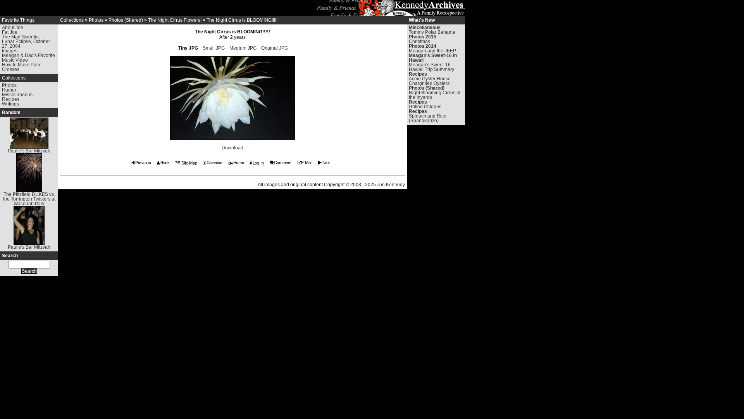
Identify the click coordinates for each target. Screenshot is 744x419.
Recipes (10, 99)
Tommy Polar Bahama (432, 32)
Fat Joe (9, 32)
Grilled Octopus (425, 106)
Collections (14, 78)
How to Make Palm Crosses (21, 67)
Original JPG (274, 48)
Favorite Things (18, 20)
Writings (10, 104)
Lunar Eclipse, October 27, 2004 (26, 43)
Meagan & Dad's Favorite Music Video (28, 57)
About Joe (12, 27)
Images (9, 50)
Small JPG (214, 48)
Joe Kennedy (391, 184)
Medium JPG (243, 48)
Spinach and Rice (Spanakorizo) (427, 118)
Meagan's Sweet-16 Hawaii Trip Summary (431, 67)
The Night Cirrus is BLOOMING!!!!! (242, 20)
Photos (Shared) (125, 20)
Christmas (419, 41)
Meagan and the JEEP (432, 50)
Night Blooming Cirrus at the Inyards (434, 95)
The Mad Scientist (21, 37)
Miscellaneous (17, 94)
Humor (9, 90)
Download (232, 148)
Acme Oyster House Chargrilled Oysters (430, 81)
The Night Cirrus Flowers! (175, 20)
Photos (9, 85)
